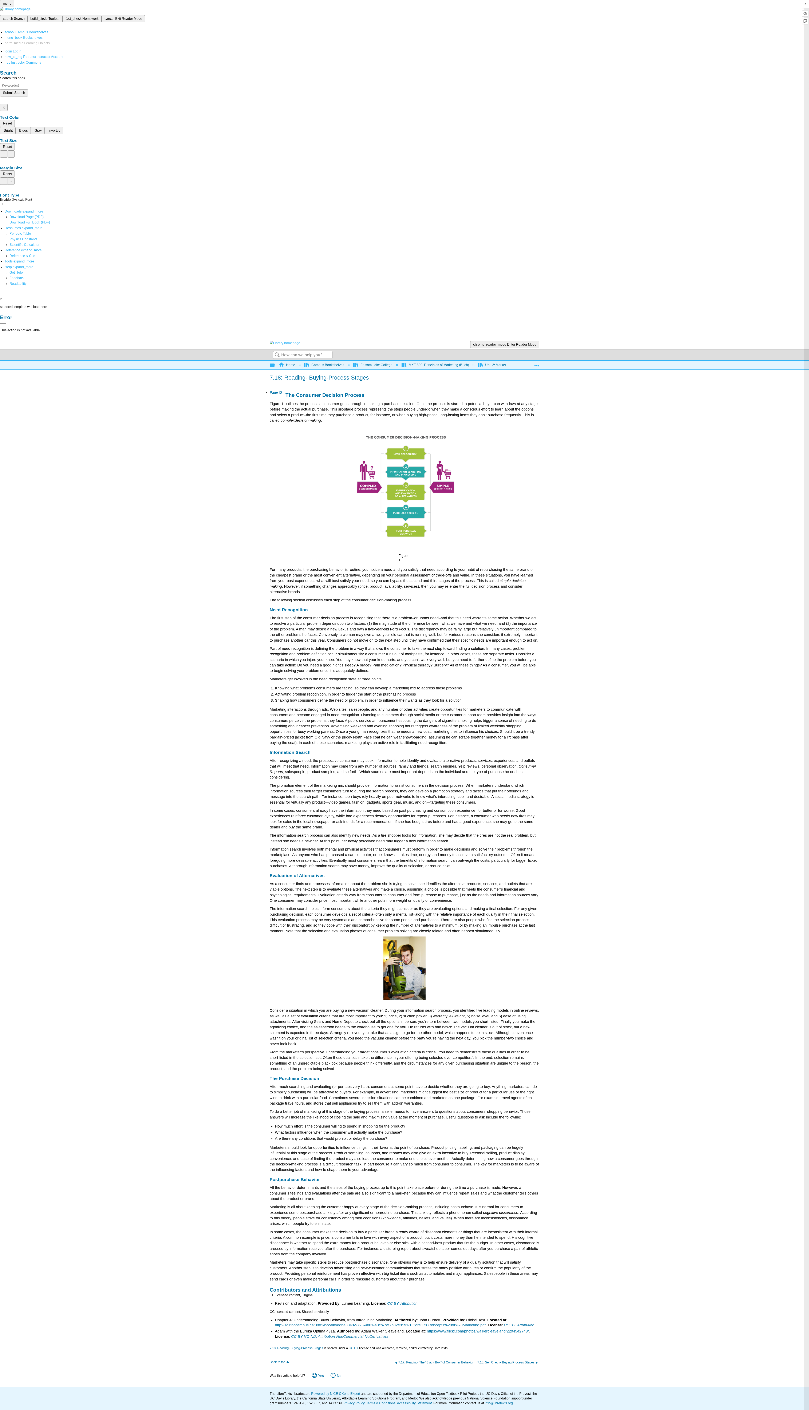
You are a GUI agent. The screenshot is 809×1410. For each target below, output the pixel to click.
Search (277, 355)
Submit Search (14, 93)
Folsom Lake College (376, 365)
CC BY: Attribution (402, 1303)
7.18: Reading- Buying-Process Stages (296, 1348)
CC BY (354, 1348)
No (339, 1376)
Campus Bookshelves (328, 365)
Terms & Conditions (380, 1403)
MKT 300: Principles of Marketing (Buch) (439, 365)
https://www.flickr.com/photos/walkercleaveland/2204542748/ (478, 1331)
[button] (16, 278)
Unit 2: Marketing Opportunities (508, 365)
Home (290, 365)
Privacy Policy (353, 1403)
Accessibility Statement (414, 1403)
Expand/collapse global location (536, 364)
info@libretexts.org (498, 1403)
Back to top (277, 1362)
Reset (7, 123)
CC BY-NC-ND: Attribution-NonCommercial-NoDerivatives (339, 1336)
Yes (321, 1376)
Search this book (12, 78)
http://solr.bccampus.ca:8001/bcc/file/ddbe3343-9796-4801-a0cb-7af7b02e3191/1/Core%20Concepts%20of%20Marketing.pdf (380, 1325)
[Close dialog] (3, 323)
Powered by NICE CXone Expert (336, 1393)
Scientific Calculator (24, 244)
